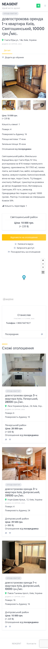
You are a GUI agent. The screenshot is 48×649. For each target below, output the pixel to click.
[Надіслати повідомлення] (42, 334)
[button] (24, 277)
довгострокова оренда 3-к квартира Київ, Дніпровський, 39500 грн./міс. (22, 492)
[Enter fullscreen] (43, 272)
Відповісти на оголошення (24, 237)
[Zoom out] (43, 264)
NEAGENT (16, 643)
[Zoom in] (43, 260)
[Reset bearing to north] (43, 267)
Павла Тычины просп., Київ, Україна (25, 593)
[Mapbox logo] (8, 299)
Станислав (24, 315)
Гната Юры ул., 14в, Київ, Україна (20, 40)
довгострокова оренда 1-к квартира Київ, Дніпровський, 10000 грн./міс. (22, 586)
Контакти (31, 643)
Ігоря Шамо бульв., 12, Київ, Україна (25, 499)
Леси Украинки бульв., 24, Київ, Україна (25, 406)
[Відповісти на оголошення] (6, 439)
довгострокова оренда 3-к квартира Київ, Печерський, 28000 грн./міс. (21, 399)
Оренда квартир (10, 13)
